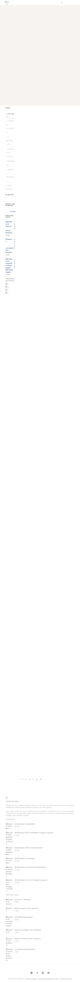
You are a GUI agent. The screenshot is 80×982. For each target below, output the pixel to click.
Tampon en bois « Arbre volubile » (25, 645)
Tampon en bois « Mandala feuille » (46, 528)
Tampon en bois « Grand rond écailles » (45, 567)
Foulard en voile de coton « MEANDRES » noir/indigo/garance (26, 372)
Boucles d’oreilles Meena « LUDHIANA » (69, 174)
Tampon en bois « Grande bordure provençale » (46, 607)
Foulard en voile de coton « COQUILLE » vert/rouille (47, 332)
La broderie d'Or (9, 140)
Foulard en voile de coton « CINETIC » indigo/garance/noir (46, 212)
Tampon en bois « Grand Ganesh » (25, 606)
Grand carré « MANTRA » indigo (68, 413)
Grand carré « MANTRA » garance (69, 452)
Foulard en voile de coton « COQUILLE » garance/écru (25, 292)
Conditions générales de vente (48, 979)
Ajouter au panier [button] (25, 141)
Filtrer (13, 211)
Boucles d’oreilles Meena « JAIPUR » (25, 134)
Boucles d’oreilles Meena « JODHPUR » (25, 172)
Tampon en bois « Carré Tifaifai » (45, 723)
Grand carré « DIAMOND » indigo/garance (45, 451)
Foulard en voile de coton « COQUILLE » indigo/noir (47, 293)
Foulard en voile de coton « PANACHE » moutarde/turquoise (69, 292)
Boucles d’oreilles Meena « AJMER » (46, 172)
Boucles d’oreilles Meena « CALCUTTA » (69, 136)
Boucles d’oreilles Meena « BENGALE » (25, 212)
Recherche (14, 199)
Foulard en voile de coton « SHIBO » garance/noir (46, 412)
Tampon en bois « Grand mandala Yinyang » (25, 567)
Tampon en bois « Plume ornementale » (70, 646)
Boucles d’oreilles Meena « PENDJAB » (47, 135)
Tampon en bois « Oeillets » (45, 759)
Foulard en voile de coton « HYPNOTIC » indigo (69, 333)
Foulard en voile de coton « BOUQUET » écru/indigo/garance (69, 213)
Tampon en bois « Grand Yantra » (67, 529)
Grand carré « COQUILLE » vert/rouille (67, 490)
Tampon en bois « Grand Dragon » (68, 608)
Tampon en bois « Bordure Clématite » (25, 759)
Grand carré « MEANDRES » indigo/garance (24, 449)
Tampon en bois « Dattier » (45, 646)
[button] (60, 3)
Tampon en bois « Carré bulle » (25, 722)
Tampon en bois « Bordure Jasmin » (68, 723)
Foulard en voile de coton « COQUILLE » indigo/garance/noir (26, 331)
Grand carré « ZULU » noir (24, 489)
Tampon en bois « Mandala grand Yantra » (25, 683)
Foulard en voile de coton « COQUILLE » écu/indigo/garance (69, 254)
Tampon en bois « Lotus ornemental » (67, 684)
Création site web (66, 979)
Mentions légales (31, 979)
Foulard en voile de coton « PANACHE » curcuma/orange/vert (47, 373)
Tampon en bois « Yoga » (25, 527)
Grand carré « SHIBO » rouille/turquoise (46, 490)
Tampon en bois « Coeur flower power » (45, 684)
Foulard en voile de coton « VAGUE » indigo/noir (25, 412)
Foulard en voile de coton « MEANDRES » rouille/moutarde (47, 253)
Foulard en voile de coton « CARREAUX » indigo (24, 251)
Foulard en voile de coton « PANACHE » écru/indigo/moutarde (70, 373)
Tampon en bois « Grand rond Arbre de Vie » (70, 568)
